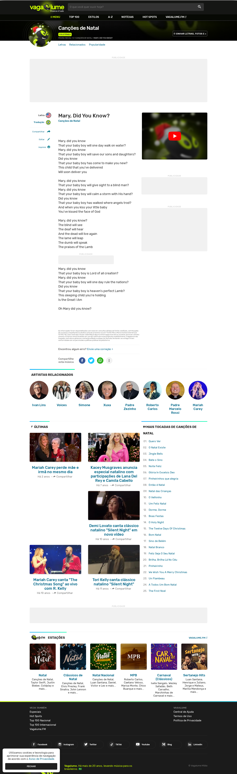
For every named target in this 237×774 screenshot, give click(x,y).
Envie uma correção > (100, 349)
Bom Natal (155, 534)
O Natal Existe (157, 447)
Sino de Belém (157, 541)
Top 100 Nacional (40, 720)
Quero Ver (155, 441)
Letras (62, 44)
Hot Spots (150, 17)
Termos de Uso (182, 716)
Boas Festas (156, 516)
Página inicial (64, 38)
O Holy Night (156, 522)
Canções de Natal (78, 28)
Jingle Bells (156, 453)
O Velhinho (155, 497)
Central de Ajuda (183, 711)
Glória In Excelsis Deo (162, 472)
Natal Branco (156, 547)
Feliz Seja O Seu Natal (162, 553)
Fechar (31, 766)
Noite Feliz (155, 466)
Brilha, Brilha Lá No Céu (163, 559)
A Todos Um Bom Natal (163, 584)
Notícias (127, 17)
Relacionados (77, 44)
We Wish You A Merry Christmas (168, 572)
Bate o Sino (156, 460)
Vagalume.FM (175, 17)
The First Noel (157, 590)
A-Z (110, 17)
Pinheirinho (156, 566)
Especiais (35, 711)
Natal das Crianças (160, 491)
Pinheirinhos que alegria (163, 478)
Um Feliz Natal (157, 503)
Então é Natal (157, 484)
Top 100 (74, 17)
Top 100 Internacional (43, 724)
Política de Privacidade (187, 720)
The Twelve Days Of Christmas (167, 528)
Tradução (39, 122)
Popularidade (97, 44)
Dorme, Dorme (157, 509)
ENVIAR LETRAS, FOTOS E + (191, 33)
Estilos (93, 17)
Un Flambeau (157, 578)
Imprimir (42, 147)
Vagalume (47, 7)
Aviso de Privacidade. (42, 758)
